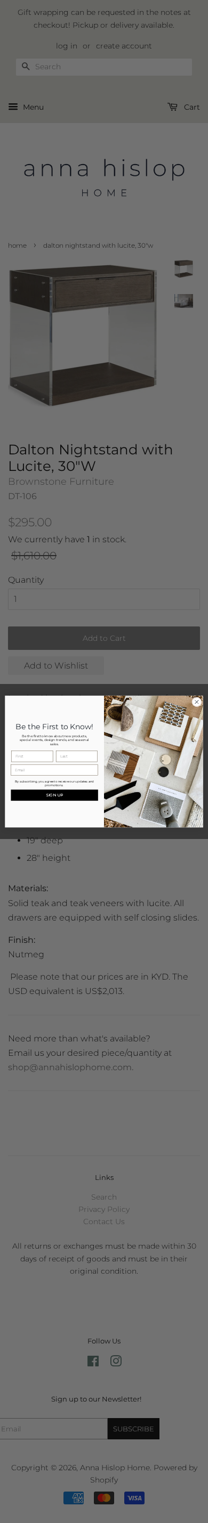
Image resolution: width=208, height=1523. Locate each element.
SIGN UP (54, 795)
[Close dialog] (197, 701)
